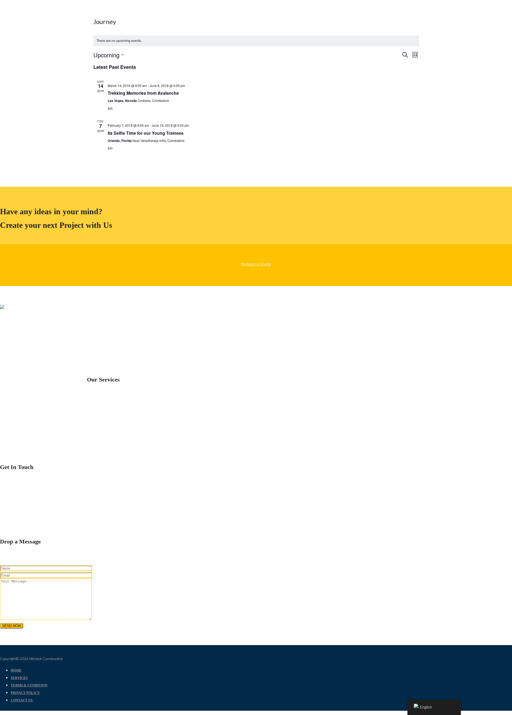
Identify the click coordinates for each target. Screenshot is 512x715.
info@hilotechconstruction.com (29, 519)
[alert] (256, 40)
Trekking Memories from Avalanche (143, 93)
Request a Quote (256, 263)
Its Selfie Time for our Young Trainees (145, 133)
